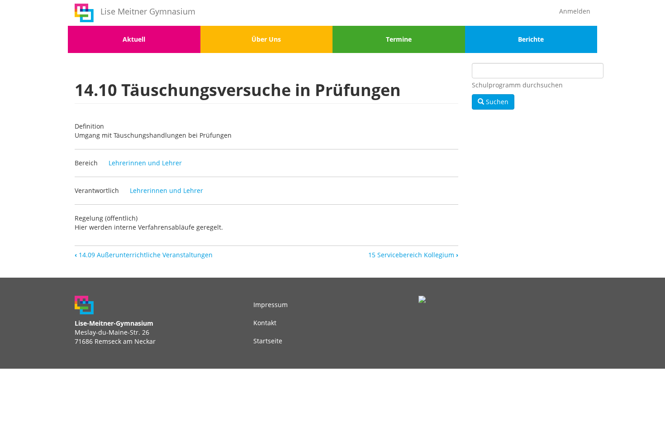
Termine (399, 39)
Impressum (270, 304)
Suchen (496, 101)
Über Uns (266, 39)
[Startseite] (84, 13)
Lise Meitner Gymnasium (147, 11)
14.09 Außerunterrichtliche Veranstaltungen (144, 254)
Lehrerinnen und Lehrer (145, 163)
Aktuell (134, 39)
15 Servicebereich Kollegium (413, 254)
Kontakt (264, 322)
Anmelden (574, 11)
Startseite (267, 341)
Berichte (531, 39)
